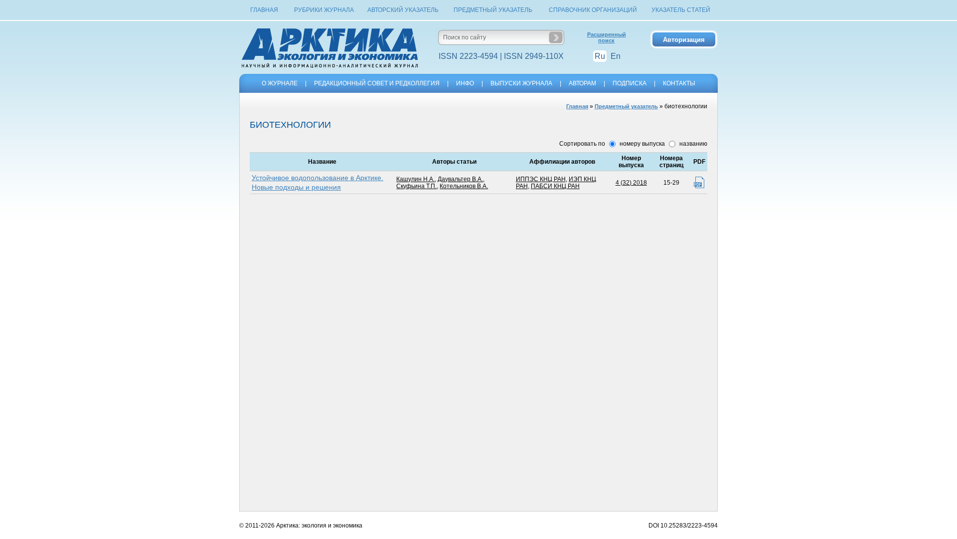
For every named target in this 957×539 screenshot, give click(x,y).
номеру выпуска (641, 143)
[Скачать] (699, 182)
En (616, 56)
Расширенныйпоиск (606, 37)
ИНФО (465, 83)
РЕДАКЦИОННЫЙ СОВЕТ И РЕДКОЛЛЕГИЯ (377, 83)
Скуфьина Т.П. (416, 186)
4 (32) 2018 (631, 182)
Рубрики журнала (324, 9)
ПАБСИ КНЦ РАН (555, 186)
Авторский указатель (403, 9)
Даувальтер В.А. (460, 179)
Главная (264, 9)
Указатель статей (680, 9)
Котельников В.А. (464, 186)
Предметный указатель (493, 9)
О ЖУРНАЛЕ (280, 83)
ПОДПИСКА (629, 83)
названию (692, 143)
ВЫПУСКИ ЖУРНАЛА (521, 83)
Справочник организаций (593, 9)
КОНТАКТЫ (679, 83)
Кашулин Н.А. (415, 179)
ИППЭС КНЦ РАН (541, 179)
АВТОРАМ (582, 83)
